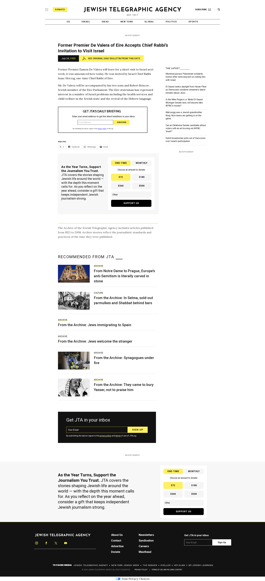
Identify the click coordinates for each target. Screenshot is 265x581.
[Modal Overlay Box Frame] (132, 290)
